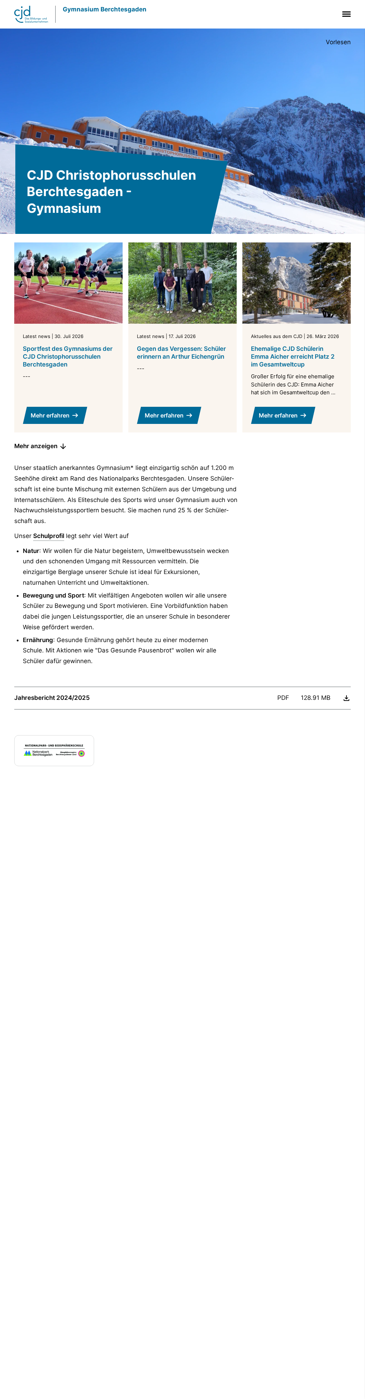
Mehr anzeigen (35, 446)
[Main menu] (345, 14)
